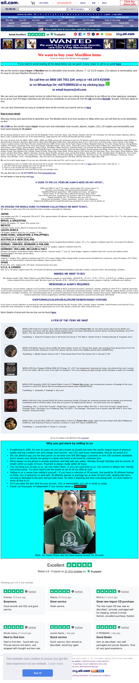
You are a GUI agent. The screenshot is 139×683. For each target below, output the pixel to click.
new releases (13, 17)
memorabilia (124, 23)
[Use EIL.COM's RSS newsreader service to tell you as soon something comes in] (97, 671)
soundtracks (42, 23)
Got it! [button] (38, 673)
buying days (26, 26)
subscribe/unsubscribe (89, 667)
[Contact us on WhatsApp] (101, 35)
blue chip (9, 20)
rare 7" (60, 20)
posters (131, 20)
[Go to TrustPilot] (37, 35)
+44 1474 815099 (98, 79)
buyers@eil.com (75, 89)
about (104, 3)
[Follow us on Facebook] (80, 35)
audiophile (25, 23)
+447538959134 (68, 84)
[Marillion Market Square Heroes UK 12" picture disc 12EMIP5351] (10, 356)
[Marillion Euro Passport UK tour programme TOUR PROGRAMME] (10, 374)
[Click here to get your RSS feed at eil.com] (108, 35)
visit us (41, 26)
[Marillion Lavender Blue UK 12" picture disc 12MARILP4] (10, 429)
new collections (95, 26)
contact (82, 3)
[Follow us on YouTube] (97, 35)
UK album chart (68, 17)
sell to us (10, 26)
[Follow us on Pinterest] (75, 35)
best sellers (95, 17)
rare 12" (72, 20)
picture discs (89, 23)
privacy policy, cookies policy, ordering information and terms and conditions (78, 675)
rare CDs (22, 20)
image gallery (74, 661)
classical (63, 23)
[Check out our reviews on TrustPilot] (80, 486)
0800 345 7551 (59, 79)
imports (11, 23)
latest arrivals (38, 17)
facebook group (117, 26)
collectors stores (73, 26)
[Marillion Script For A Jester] (10, 338)
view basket (43, 3)
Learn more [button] (55, 663)
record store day (122, 17)
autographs (106, 23)
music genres (102, 661)
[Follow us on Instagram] (88, 35)
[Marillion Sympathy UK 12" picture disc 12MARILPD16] (10, 392)
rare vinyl (36, 20)
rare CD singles (88, 20)
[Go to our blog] (125, 35)
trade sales (54, 26)
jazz (54, 23)
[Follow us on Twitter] (84, 35)
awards (75, 23)
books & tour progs (112, 20)
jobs (132, 26)
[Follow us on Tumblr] (93, 35)
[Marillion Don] (10, 410)
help (93, 3)
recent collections (90, 664)
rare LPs (49, 20)
